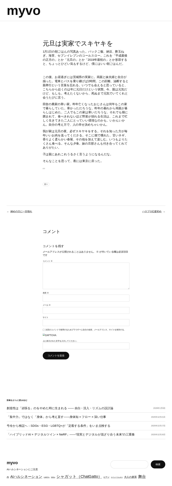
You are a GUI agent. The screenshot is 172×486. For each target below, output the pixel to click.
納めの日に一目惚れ (21, 211)
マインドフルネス (117, 477)
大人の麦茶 (130, 476)
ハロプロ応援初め (152, 211)
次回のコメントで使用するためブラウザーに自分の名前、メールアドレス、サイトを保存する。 (85, 330)
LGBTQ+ (47, 477)
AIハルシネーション (26, 477)
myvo (23, 10)
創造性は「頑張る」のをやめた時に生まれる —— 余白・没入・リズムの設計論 (60, 408)
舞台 (142, 476)
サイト (45, 317)
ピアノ (106, 477)
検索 (158, 464)
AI (8, 477)
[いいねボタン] (44, 168)
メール (47, 305)
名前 (46, 293)
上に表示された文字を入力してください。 (60, 341)
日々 (46, 184)
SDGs (53, 477)
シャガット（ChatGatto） (79, 476)
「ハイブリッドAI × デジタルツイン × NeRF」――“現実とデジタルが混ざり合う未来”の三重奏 (71, 434)
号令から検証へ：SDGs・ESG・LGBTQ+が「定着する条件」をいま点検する (58, 425)
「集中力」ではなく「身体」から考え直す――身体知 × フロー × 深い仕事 (56, 417)
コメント (48, 261)
